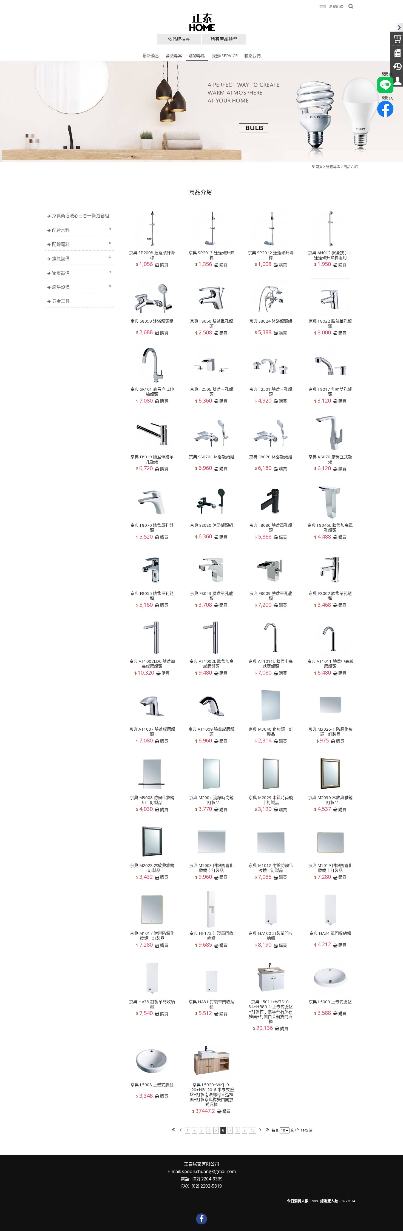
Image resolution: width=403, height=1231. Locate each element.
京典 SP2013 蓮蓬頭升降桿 (211, 255)
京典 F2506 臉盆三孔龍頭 (211, 391)
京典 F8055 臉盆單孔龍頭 (152, 595)
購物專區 (333, 166)
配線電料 (61, 244)
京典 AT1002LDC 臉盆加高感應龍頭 (152, 664)
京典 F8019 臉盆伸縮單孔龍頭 (152, 459)
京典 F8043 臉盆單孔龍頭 (211, 595)
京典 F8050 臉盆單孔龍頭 (211, 323)
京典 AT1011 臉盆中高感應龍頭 (330, 664)
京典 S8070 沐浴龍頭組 (270, 456)
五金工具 (61, 301)
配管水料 (61, 230)
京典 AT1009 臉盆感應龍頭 (211, 732)
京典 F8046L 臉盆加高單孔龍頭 (330, 528)
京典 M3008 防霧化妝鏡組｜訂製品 (152, 800)
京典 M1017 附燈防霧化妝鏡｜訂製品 (152, 936)
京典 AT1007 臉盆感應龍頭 (152, 732)
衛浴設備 (61, 273)
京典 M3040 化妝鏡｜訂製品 (271, 732)
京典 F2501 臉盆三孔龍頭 (270, 391)
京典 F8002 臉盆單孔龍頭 (330, 595)
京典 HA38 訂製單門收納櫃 (152, 1004)
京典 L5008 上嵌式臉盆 (152, 1084)
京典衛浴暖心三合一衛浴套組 (80, 216)
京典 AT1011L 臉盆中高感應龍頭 (271, 664)
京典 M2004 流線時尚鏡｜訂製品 (211, 800)
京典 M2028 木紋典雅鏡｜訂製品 (152, 868)
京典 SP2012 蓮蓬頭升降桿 (271, 255)
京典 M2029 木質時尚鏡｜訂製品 (271, 800)
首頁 (319, 166)
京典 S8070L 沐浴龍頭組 (211, 456)
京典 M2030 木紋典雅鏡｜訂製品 (330, 800)
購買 (164, 264)
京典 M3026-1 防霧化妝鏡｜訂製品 (330, 732)
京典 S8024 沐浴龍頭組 (270, 320)
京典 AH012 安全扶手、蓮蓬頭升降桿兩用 (330, 255)
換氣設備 (61, 259)
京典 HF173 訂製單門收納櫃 (211, 936)
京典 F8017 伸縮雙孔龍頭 (330, 391)
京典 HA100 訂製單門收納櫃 (271, 936)
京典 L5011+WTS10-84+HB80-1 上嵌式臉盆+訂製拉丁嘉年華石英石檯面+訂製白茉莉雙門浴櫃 (271, 1011)
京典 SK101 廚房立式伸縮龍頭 (152, 391)
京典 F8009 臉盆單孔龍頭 (270, 595)
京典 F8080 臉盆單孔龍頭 (270, 528)
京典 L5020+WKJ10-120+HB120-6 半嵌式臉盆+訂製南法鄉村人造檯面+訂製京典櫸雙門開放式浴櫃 (211, 1094)
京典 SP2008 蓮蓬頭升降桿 (152, 255)
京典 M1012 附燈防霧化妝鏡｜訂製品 (271, 868)
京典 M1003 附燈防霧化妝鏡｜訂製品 (211, 868)
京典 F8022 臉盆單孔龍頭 (330, 323)
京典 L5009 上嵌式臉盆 (330, 1001)
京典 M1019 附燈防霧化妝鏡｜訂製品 (330, 868)
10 (252, 1130)
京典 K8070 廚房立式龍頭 (330, 459)
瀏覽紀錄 (336, 6)
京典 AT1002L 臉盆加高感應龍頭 (211, 664)
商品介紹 (351, 166)
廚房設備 (61, 287)
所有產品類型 (224, 39)
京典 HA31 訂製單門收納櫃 (211, 1004)
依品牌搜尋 (179, 39)
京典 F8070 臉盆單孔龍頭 (152, 528)
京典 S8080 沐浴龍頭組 (211, 525)
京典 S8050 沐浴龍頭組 (152, 320)
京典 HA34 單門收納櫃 (330, 933)
